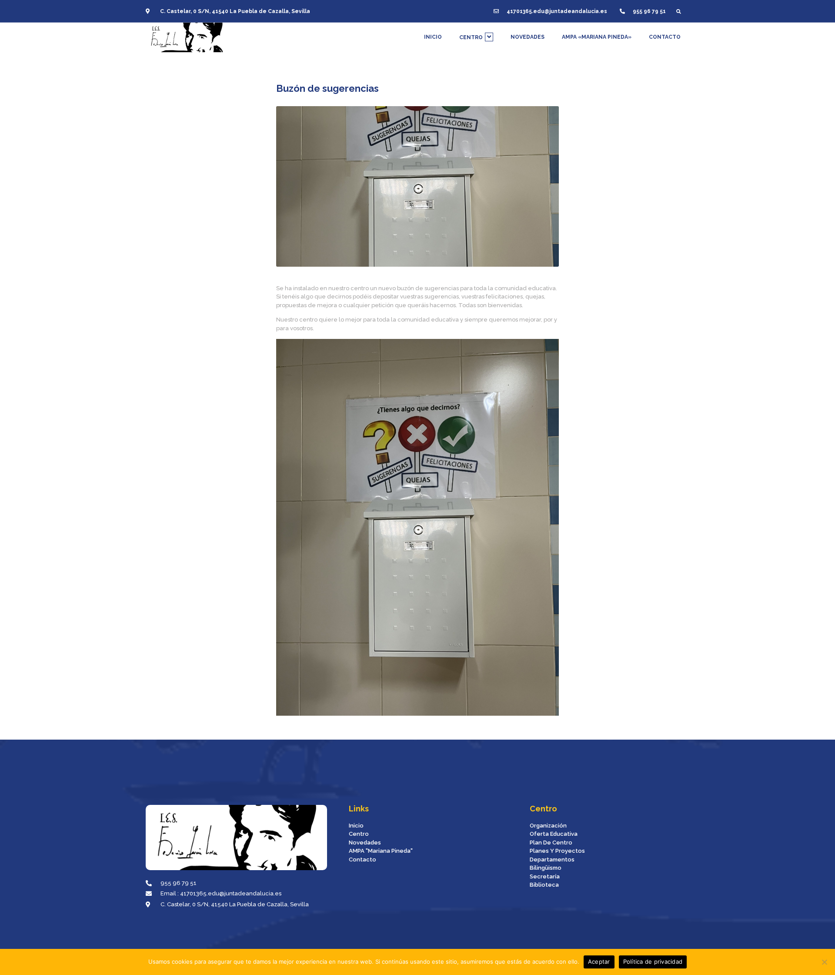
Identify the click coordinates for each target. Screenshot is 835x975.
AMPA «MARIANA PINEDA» (596, 37)
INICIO (433, 37)
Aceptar (599, 961)
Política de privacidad (653, 961)
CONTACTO (665, 37)
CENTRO (471, 37)
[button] (678, 11)
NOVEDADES (527, 37)
